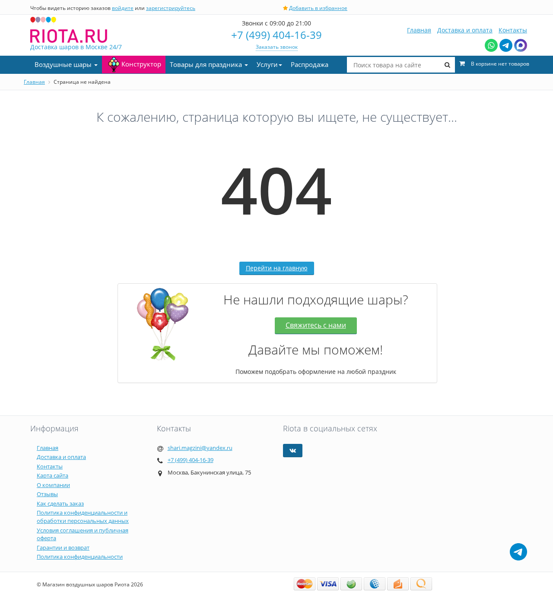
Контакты (513, 30)
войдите (122, 8)
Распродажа (309, 64)
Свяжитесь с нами (316, 325)
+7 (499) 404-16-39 (276, 35)
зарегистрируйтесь (170, 8)
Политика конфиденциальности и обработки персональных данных (83, 517)
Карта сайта (52, 475)
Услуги (267, 64)
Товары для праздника (207, 64)
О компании (53, 485)
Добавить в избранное (318, 8)
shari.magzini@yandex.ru (200, 448)
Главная (419, 30)
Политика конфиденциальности (80, 556)
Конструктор (141, 64)
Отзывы (47, 494)
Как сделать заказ (60, 503)
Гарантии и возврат (63, 547)
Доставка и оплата (465, 30)
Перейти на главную (277, 268)
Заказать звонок (277, 47)
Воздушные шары (64, 64)
